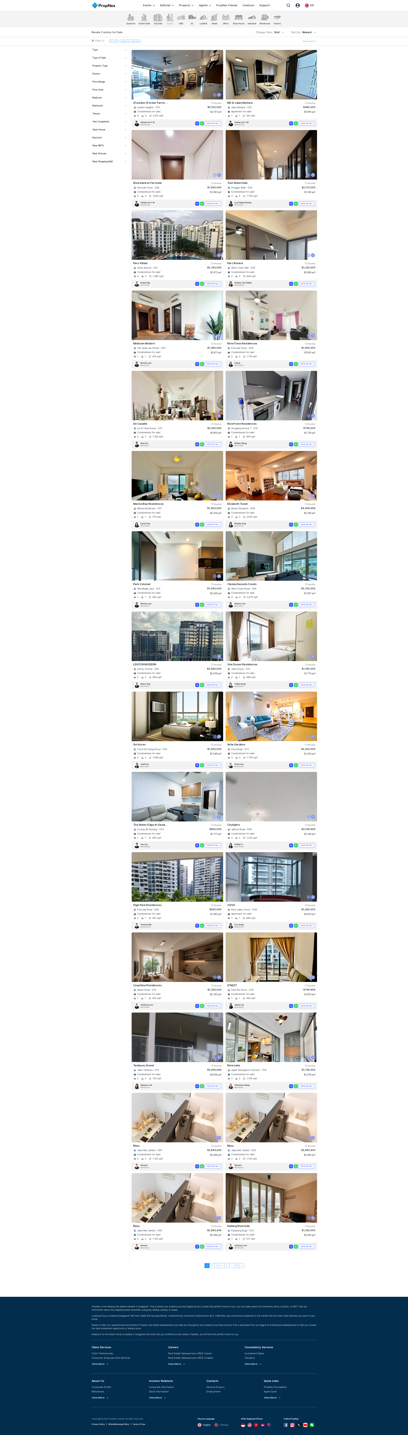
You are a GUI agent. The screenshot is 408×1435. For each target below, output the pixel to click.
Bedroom (97, 97)
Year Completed (100, 121)
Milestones (98, 1391)
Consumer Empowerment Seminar (111, 1357)
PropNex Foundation (275, 1387)
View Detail (213, 123)
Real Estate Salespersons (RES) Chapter (190, 1357)
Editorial (165, 5)
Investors (248, 5)
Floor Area (97, 89)
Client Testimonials (102, 1353)
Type (95, 50)
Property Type (100, 65)
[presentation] (215, 95)
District (96, 73)
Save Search (309, 41)
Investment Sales (254, 1353)
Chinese (224, 1425)
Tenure (96, 113)
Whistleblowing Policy (118, 1424)
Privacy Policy (98, 1424)
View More (98, 1364)
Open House (98, 129)
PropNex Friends (226, 5)
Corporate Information (161, 1387)
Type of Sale (99, 57)
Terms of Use (138, 1424)
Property (184, 5)
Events (147, 5)
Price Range (98, 81)
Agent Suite (270, 1391)
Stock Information (159, 1391)
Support (264, 5)
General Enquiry (215, 1387)
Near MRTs (98, 145)
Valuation (250, 1357)
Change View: (267, 32)
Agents (203, 5)
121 (236, 1265)
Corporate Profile (101, 1387)
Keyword (97, 137)
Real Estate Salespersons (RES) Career (190, 1353)
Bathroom (97, 105)
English (207, 1425)
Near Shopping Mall (102, 161)
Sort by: (302, 32)
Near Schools (99, 153)
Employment (213, 1391)
